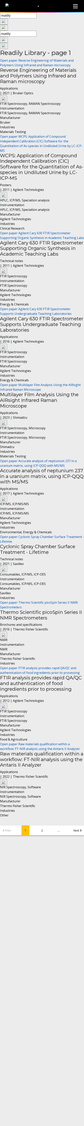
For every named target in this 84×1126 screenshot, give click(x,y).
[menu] (75, 6)
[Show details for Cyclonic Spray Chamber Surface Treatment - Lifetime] (3, 569)
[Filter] (4, 28)
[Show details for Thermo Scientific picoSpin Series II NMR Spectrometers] (3, 635)
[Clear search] (4, 21)
